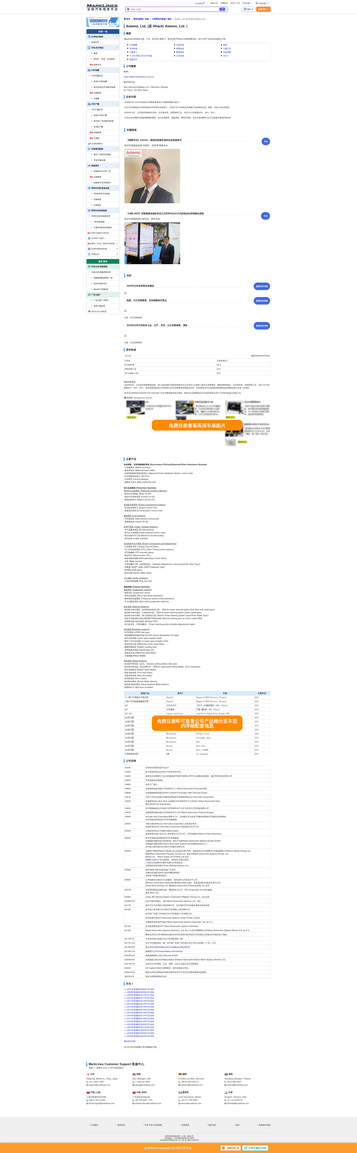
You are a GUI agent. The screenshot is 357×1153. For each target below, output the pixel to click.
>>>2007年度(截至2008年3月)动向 (139, 989)
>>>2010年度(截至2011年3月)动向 (139, 997)
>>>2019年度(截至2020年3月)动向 (139, 1024)
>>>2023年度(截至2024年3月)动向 (139, 1036)
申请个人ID (235, 3)
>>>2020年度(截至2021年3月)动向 (139, 1027)
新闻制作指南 (265, 1125)
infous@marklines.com (145, 1084)
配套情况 (180, 52)
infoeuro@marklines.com (192, 1084)
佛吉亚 (187, 947)
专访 (266, 141)
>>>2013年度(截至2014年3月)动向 (139, 1006)
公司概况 (94, 1125)
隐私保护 (212, 1125)
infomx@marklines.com (191, 1103)
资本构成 (133, 48)
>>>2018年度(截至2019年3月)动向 (139, 1021)
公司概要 (133, 44)
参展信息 (180, 48)
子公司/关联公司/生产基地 (140, 55)
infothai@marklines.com (237, 1084)
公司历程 (180, 55)
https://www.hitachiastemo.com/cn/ (139, 76)
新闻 (225, 44)
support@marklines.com (99, 1084)
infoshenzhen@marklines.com (148, 1103)
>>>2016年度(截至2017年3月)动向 (139, 1015)
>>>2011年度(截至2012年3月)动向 (139, 1000)
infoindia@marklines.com (238, 1103)
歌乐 (165, 947)
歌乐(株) (153, 859)
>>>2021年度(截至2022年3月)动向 (139, 1030)
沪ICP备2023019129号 (184, 1138)
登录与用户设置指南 (153, 1125)
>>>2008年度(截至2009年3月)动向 (139, 992)
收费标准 (224, 3)
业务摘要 (227, 52)
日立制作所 (156, 947)
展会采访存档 (130, 1041)
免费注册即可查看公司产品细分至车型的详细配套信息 (197, 723)
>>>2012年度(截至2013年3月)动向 (139, 1003)
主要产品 (227, 48)
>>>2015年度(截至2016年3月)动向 (139, 1012)
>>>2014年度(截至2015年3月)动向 (139, 1009)
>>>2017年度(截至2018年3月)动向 (139, 1018)
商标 (238, 1125)
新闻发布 (121, 1125)
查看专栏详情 (262, 286)
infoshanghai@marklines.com (102, 1103)
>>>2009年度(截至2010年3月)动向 (139, 995)
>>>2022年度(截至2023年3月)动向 (139, 1033)
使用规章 (185, 1125)
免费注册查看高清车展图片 (197, 425)
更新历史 (133, 59)
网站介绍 (214, 3)
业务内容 (180, 44)
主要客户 (133, 52)
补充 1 (226, 55)
